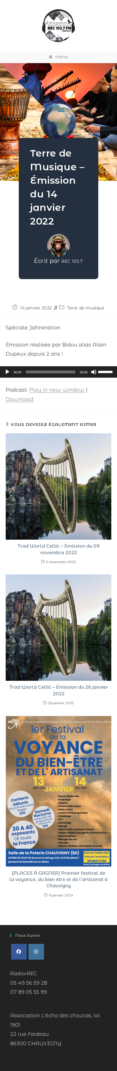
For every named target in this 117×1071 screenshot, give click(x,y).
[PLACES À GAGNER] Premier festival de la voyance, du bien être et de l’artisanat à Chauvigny (58, 879)
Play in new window (57, 390)
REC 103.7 (72, 261)
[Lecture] (7, 372)
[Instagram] (36, 952)
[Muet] (94, 372)
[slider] (106, 371)
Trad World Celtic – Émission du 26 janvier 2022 (58, 690)
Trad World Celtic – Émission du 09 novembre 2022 (59, 549)
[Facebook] (19, 952)
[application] (58, 372)
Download (20, 399)
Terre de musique (86, 308)
